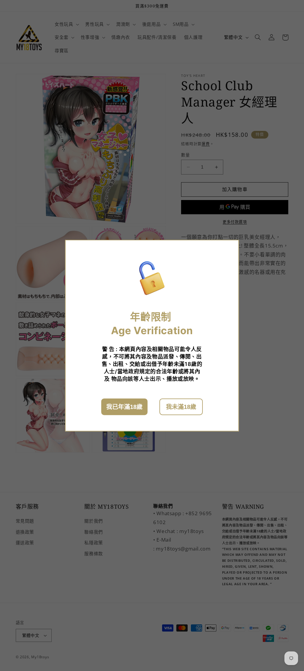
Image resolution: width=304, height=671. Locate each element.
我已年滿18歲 (124, 407)
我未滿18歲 (181, 407)
